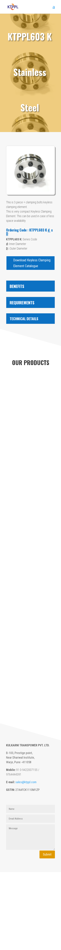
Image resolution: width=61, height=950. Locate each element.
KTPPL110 (31, 706)
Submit (47, 854)
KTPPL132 (30, 662)
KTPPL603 (30, 427)
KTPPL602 (30, 442)
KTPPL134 (30, 633)
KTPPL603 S (30, 413)
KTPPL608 (30, 383)
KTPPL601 (30, 457)
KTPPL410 (30, 515)
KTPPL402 (30, 545)
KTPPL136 (30, 603)
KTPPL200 (30, 589)
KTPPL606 (30, 398)
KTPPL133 (30, 648)
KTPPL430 (30, 486)
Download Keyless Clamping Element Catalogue (31, 263)
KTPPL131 (31, 677)
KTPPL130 (30, 692)
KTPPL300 (30, 574)
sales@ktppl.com (25, 782)
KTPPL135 (30, 618)
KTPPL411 (30, 501)
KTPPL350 (30, 559)
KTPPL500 (30, 471)
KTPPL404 (30, 530)
